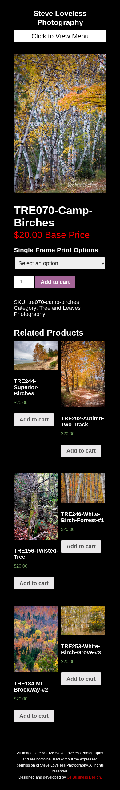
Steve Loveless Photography (60, 17)
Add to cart (55, 282)
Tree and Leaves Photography (47, 311)
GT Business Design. (84, 777)
